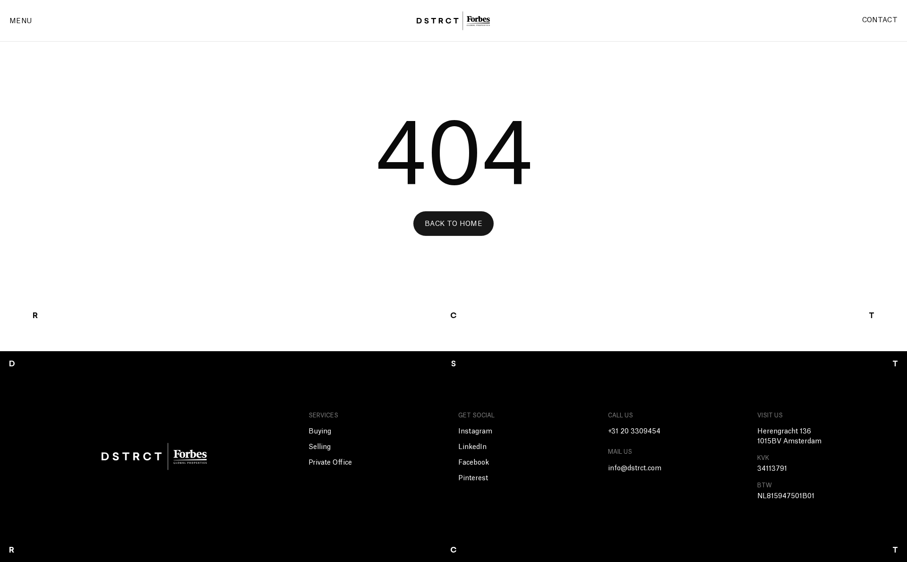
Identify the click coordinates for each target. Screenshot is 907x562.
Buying (319, 431)
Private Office (330, 462)
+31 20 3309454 (634, 431)
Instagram (475, 431)
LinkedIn (472, 447)
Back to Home (453, 224)
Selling (319, 447)
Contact (880, 20)
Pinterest (473, 478)
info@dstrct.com (634, 468)
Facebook (473, 462)
